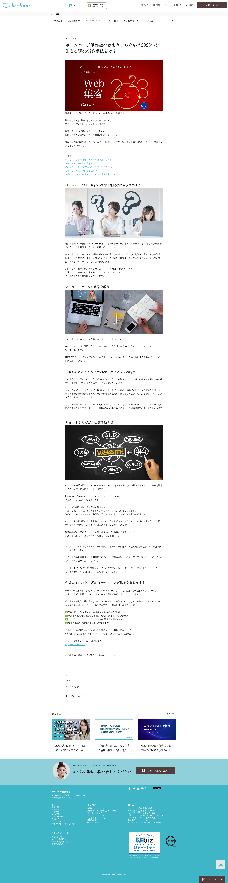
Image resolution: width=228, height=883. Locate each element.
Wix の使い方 (74, 21)
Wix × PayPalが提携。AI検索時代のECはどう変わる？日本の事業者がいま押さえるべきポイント (156, 748)
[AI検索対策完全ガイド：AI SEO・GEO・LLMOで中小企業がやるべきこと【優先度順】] (71, 729)
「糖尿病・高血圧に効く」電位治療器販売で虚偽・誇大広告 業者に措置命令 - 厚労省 (113, 748)
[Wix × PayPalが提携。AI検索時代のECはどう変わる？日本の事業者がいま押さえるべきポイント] (157, 729)
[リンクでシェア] (86, 696)
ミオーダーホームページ (99, 815)
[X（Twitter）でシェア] (73, 696)
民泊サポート (92, 822)
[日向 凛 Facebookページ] (129, 788)
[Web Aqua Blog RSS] (146, 788)
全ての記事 (57, 21)
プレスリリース (131, 21)
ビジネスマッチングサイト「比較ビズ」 (148, 855)
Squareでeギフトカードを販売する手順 (144, 822)
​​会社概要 (55, 814)
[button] (145, 5)
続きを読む (149, 21)
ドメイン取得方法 (59, 839)
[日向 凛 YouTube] (142, 788)
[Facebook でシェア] (66, 696)
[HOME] (51, 14)
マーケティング (93, 21)
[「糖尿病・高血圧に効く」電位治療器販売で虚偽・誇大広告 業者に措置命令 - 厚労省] (114, 729)
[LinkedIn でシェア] (79, 696)
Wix (68, 680)
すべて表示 (171, 713)
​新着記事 (55, 819)
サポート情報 (112, 21)
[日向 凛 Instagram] (138, 788)
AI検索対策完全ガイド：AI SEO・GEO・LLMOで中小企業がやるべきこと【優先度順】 (70, 748)
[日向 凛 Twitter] (133, 788)
